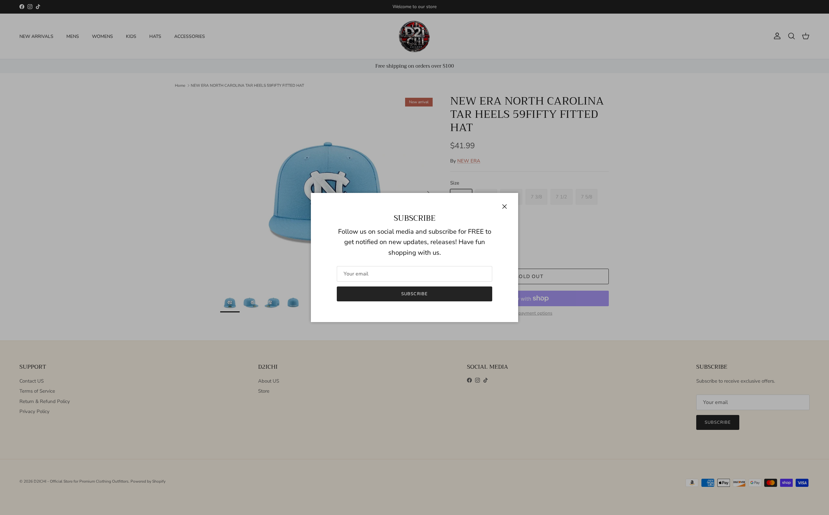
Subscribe (414, 294)
